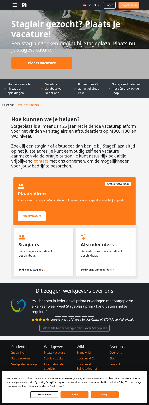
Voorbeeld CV (86, 358)
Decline (74, 394)
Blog (112, 358)
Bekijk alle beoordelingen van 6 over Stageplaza (74, 328)
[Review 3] (71, 317)
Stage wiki (84, 353)
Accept (104, 394)
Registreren (129, 5)
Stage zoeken (20, 358)
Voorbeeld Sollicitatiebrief (87, 366)
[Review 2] (64, 317)
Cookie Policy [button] (117, 382)
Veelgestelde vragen (25, 364)
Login (109, 5)
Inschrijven (18, 353)
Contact (114, 364)
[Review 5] (84, 317)
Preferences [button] (57, 386)
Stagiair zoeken (54, 358)
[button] (87, 5)
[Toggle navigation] (15, 5)
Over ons (115, 353)
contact (41, 161)
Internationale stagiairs (54, 366)
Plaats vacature (42, 62)
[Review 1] (58, 317)
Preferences (44, 394)
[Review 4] (77, 317)
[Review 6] (91, 317)
